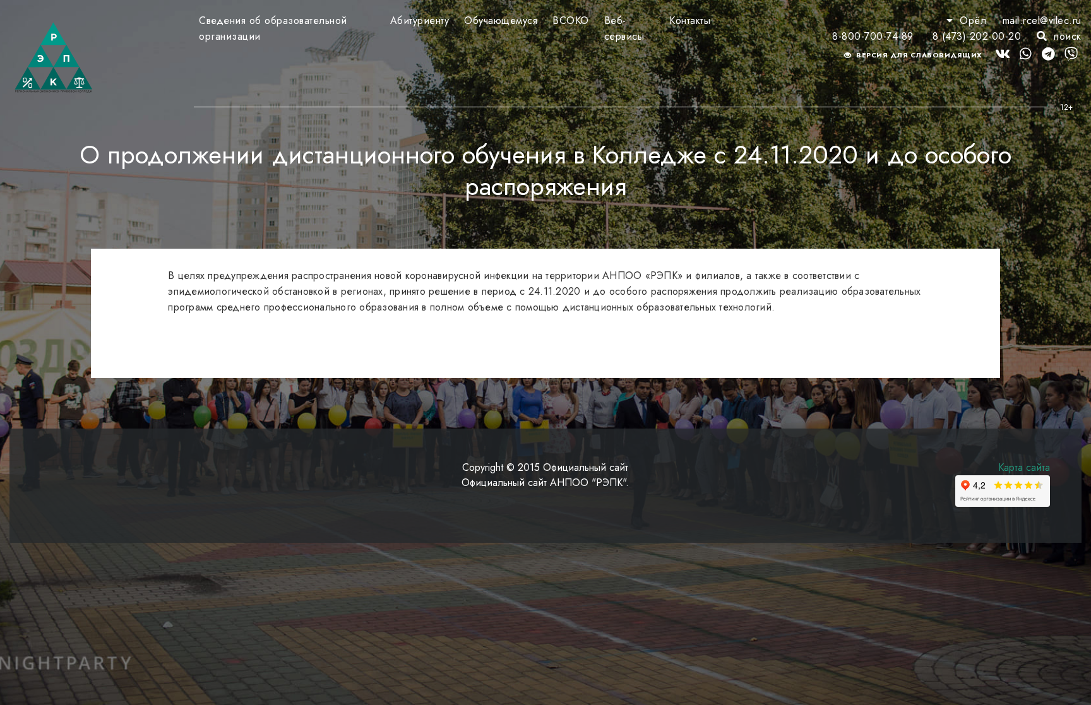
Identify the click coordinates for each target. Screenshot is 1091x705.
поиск (1066, 36)
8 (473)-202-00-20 (977, 36)
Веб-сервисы (624, 28)
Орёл (973, 20)
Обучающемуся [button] (500, 20)
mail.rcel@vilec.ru (1042, 20)
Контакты (689, 20)
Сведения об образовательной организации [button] (273, 28)
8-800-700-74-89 (873, 36)
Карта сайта (1024, 467)
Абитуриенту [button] (420, 20)
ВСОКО (570, 20)
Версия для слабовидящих (918, 55)
